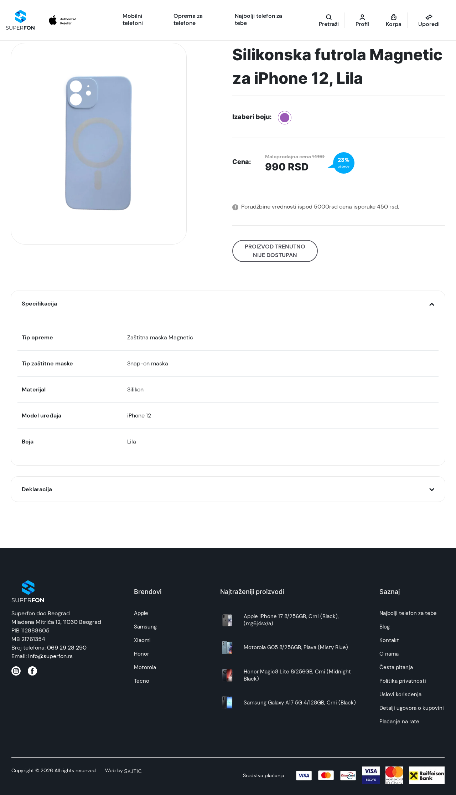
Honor (141, 653)
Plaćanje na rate (399, 721)
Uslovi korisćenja (400, 694)
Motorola (145, 667)
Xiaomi (142, 640)
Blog (384, 626)
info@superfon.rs (50, 656)
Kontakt (389, 640)
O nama (389, 653)
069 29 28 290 (67, 647)
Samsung (145, 626)
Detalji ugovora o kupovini (411, 708)
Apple (141, 613)
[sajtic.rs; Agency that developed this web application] (132, 770)
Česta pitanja (396, 667)
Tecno (141, 680)
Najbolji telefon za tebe (408, 613)
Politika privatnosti (402, 680)
